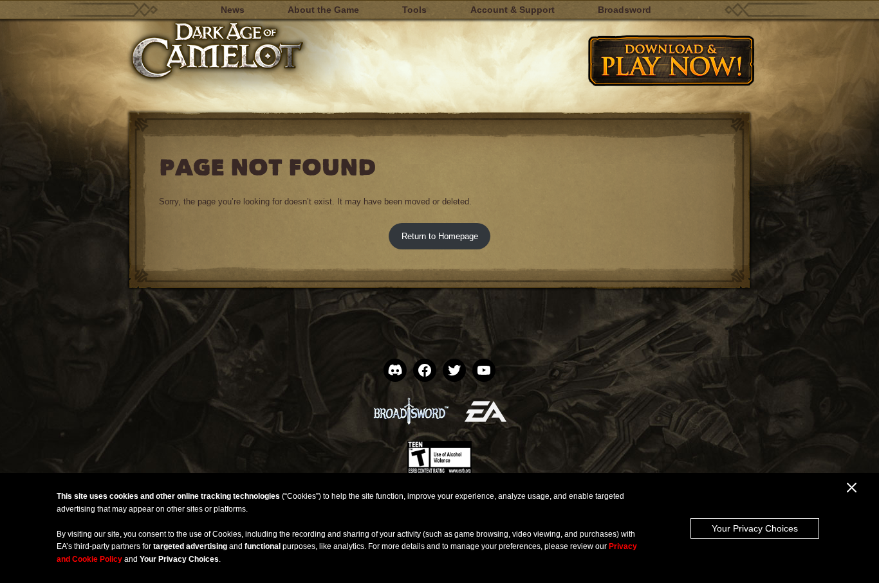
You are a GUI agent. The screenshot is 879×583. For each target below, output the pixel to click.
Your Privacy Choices (755, 528)
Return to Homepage (440, 236)
